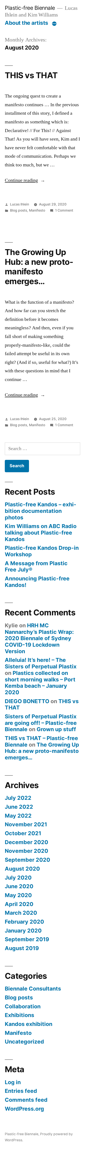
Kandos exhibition (28, 1024)
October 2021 (23, 833)
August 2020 (22, 868)
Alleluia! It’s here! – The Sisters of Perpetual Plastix (40, 663)
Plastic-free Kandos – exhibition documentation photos (40, 510)
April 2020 (19, 904)
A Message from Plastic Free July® (36, 566)
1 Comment (64, 210)
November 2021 (26, 824)
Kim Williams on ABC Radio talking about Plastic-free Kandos (40, 532)
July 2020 (18, 877)
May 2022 (18, 815)
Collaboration (23, 1006)
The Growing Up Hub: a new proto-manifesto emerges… (39, 266)
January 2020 (23, 930)
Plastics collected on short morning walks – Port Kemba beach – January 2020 (40, 683)
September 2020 (27, 859)
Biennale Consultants (33, 988)
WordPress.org (24, 1108)
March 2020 (21, 912)
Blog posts (18, 210)
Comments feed (26, 1100)
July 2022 (18, 798)
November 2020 (26, 851)
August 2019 (22, 948)
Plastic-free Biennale (30, 8)
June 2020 (19, 886)
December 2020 (26, 842)
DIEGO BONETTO (27, 701)
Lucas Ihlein (19, 204)
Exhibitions (19, 1015)
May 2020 (18, 895)
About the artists (26, 23)
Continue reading (25, 180)
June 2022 (19, 806)
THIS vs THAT (31, 75)
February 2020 (24, 921)
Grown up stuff (56, 729)
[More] (54, 23)
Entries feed (21, 1091)
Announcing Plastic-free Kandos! (37, 581)
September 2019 (27, 939)
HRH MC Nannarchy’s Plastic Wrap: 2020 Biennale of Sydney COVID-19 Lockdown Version (39, 638)
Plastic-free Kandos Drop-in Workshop (42, 551)
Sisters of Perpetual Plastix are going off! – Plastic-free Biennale (41, 722)
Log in (13, 1082)
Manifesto (37, 210)
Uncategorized (24, 1041)
